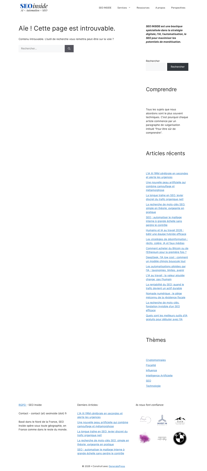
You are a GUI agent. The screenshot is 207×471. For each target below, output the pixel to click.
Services (122, 7)
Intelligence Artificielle (159, 375)
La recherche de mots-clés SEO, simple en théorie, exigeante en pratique (165, 208)
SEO (148, 380)
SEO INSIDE (105, 7)
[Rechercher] (69, 48)
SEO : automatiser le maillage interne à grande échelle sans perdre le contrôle (164, 221)
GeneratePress (117, 466)
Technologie (153, 385)
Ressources (143, 7)
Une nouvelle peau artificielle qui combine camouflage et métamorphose (166, 186)
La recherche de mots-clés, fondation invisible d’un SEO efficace (163, 306)
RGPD (23, 404)
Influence (151, 370)
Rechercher (153, 60)
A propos (160, 7)
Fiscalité (151, 365)
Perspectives (178, 7)
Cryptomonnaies (156, 360)
